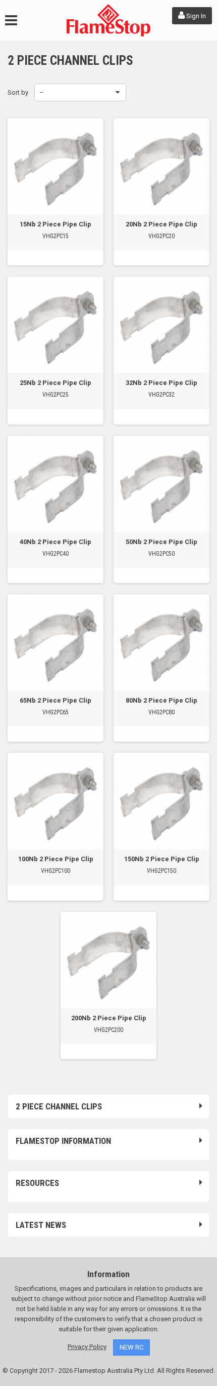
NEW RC (131, 1347)
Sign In (195, 16)
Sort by (18, 92)
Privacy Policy (87, 1347)
